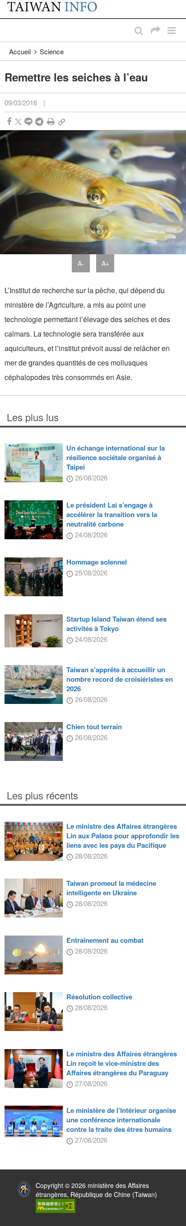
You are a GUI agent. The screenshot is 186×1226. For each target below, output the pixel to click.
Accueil (20, 51)
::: (9, 4)
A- (81, 263)
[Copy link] (61, 121)
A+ (105, 263)
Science (52, 51)
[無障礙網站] (55, 1204)
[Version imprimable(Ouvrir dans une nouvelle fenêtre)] (51, 121)
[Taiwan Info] (57, 9)
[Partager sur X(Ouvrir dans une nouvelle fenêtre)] (18, 121)
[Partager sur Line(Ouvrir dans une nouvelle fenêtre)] (28, 121)
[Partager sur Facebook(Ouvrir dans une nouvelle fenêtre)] (9, 121)
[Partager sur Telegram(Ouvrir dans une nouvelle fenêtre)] (39, 121)
